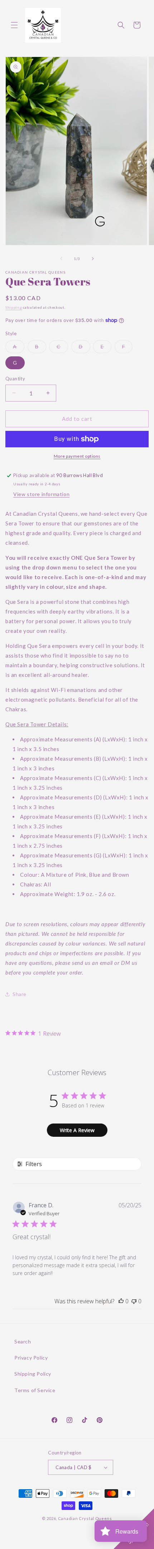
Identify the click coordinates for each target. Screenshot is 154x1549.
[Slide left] (61, 258)
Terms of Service (35, 1390)
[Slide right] (93, 258)
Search (22, 1341)
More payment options (77, 456)
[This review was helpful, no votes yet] (121, 1301)
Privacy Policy (31, 1358)
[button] (14, 25)
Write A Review (77, 1130)
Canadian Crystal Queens (85, 1518)
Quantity (15, 378)
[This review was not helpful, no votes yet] (133, 1301)
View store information (41, 494)
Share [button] (20, 994)
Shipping (13, 307)
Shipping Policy (32, 1374)
